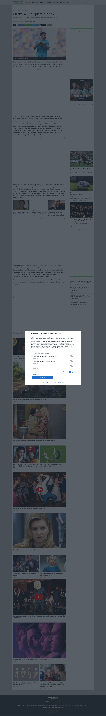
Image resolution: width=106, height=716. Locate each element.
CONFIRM (42, 377)
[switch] (71, 356)
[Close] (78, 333)
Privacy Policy (61, 382)
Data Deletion (45, 382)
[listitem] (53, 353)
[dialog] (53, 358)
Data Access (53, 382)
